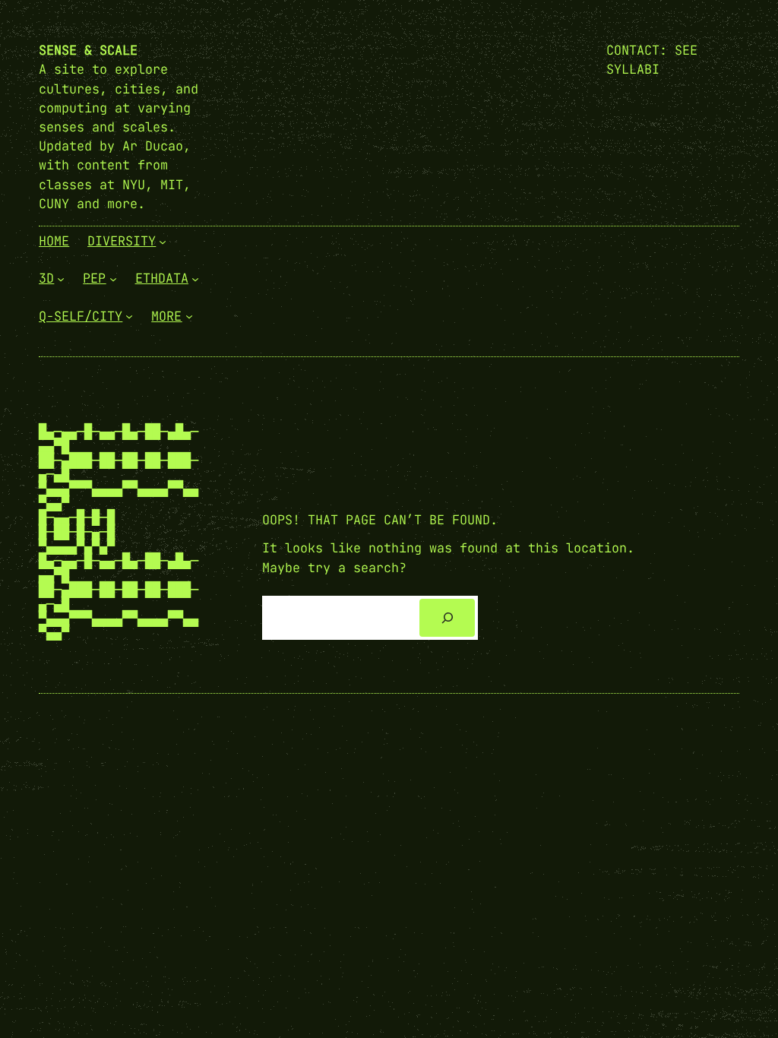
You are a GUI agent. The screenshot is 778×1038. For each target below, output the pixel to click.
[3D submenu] (61, 279)
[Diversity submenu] (162, 241)
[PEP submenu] (113, 279)
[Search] (447, 618)
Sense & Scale (88, 50)
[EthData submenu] (195, 279)
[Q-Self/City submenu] (129, 316)
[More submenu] (189, 316)
